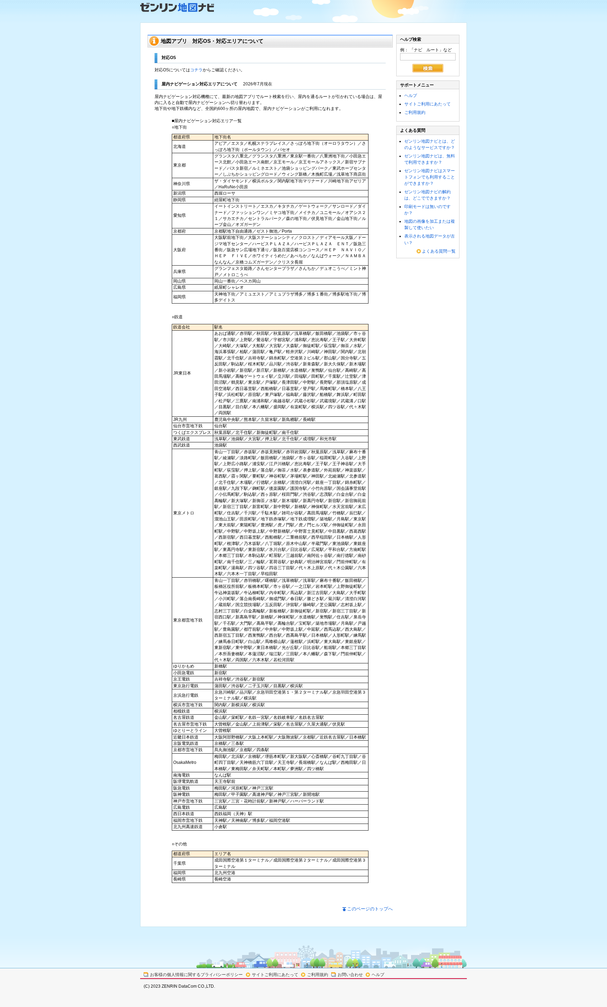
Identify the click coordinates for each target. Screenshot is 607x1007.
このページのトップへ (370, 909)
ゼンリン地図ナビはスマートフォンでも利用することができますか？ (429, 177)
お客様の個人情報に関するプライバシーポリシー (196, 974)
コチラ (196, 70)
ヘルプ (410, 95)
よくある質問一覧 (439, 251)
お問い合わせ (350, 974)
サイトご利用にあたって (427, 104)
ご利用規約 (414, 112)
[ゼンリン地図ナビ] (177, 7)
